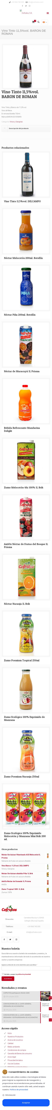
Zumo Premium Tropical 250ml (21, 660)
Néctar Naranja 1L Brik (17, 603)
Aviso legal (12, 1057)
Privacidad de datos (15, 1060)
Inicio (10, 1033)
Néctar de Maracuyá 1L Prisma (22, 371)
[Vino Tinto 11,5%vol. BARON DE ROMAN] (25, 67)
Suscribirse (8, 979)
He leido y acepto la (17, 974)
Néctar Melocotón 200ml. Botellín (23, 258)
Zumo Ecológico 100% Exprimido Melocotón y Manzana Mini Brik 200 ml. (25, 836)
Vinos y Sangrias (16, 122)
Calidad (10, 1043)
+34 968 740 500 (17, 2)
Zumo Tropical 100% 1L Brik (13, 889)
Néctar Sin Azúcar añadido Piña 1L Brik (17, 873)
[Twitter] (26, 6)
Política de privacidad (19, 1089)
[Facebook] (22, 6)
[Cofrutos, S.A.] (26, 13)
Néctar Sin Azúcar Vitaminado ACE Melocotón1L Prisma (21, 856)
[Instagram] (29, 6)
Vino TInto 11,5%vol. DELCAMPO (22, 201)
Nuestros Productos (15, 1037)
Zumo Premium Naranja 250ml (21, 776)
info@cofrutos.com (35, 2)
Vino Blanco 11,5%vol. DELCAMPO (15, 866)
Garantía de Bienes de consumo (20, 1053)
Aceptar (26, 1102)
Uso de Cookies (14, 1064)
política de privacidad (24, 974)
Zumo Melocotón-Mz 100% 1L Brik (23, 487)
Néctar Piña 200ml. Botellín (19, 314)
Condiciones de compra (17, 1050)
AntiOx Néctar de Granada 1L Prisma (16, 881)
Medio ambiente (14, 1047)
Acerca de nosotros (15, 1040)
